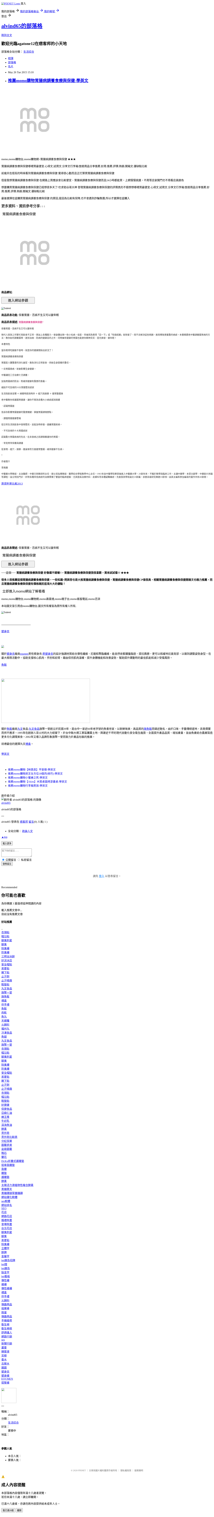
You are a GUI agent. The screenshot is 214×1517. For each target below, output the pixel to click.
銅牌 (4, 1252)
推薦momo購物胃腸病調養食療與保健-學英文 (48, 80)
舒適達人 (6, 1332)
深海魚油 (6, 1125)
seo (3, 1339)
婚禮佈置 (6, 1220)
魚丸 (4, 1016)
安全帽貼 (6, 964)
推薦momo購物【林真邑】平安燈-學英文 (32, 769)
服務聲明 (138, 1470)
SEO (4, 1208)
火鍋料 (5, 1024)
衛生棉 (5, 1324)
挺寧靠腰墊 (8, 1165)
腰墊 (4, 1173)
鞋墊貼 (5, 984)
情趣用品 (6, 1304)
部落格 (12, 62)
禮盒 (28, 743)
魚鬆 (4, 664)
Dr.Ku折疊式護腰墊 (12, 1161)
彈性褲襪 (6, 1288)
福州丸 (5, 1028)
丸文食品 (34, 728)
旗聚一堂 (6, 992)
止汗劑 (5, 976)
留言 (31, 821)
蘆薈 (4, 1347)
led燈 (4, 1264)
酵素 (4, 1129)
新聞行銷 (6, 1343)
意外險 (5, 1133)
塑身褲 (5, 1375)
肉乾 (4, 1012)
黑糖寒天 (6, 1189)
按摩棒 (5, 1308)
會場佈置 (6, 1224)
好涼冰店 (6, 960)
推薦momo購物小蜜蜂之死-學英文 (28, 777)
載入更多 (7, 843)
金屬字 (5, 1256)
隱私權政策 (125, 1470)
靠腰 (4, 1169)
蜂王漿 (5, 1117)
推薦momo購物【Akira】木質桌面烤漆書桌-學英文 (37, 781)
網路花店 (6, 1216)
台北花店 (6, 1228)
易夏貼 (5, 968)
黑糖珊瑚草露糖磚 (12, 1193)
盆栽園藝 (6, 1149)
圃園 (4, 1367)
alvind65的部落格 (21, 26)
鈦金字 (5, 1272)
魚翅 (4, 1036)
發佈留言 (7, 864)
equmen (24, 653)
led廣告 (5, 1268)
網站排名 (6, 1205)
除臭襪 (5, 948)
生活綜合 (28, 51)
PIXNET (82, 1470)
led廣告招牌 (8, 1260)
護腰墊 (5, 1177)
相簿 (10, 58)
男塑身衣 (47, 653)
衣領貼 (5, 932)
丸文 (20, 728)
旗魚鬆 (148, 728)
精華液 (5, 1351)
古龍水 (5, 1363)
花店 (4, 1212)
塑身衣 (5, 631)
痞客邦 (24, 821)
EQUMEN (7, 1378)
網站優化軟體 (9, 1197)
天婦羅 (5, 1020)
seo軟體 (5, 1201)
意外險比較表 (9, 1137)
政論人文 (27, 831)
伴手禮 (5, 1004)
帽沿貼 (5, 936)
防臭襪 (5, 952)
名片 (10, 66)
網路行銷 (6, 1336)
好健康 (5, 1104)
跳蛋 (4, 1312)
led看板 (5, 1276)
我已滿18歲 (8, 1510)
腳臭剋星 (6, 940)
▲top (4, 837)
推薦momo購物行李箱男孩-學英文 (28, 785)
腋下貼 (5, 972)
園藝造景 (6, 1145)
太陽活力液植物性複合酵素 (17, 1185)
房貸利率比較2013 (12, 483)
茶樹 (4, 1355)
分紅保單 (6, 1141)
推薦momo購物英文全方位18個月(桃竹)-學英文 (35, 773)
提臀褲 (5, 1382)
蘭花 (4, 1157)
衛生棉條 (6, 1328)
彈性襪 (5, 1280)
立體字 (5, 1248)
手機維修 (6, 1320)
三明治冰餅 (8, 956)
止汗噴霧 (6, 980)
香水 (4, 1359)
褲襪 (4, 1284)
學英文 (5, 753)
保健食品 (6, 1108)
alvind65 (6, 802)
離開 (19, 1510)
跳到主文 (6, 35)
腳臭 (4, 944)
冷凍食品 (6, 1032)
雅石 (4, 1153)
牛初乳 (5, 1121)
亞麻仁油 (6, 1113)
